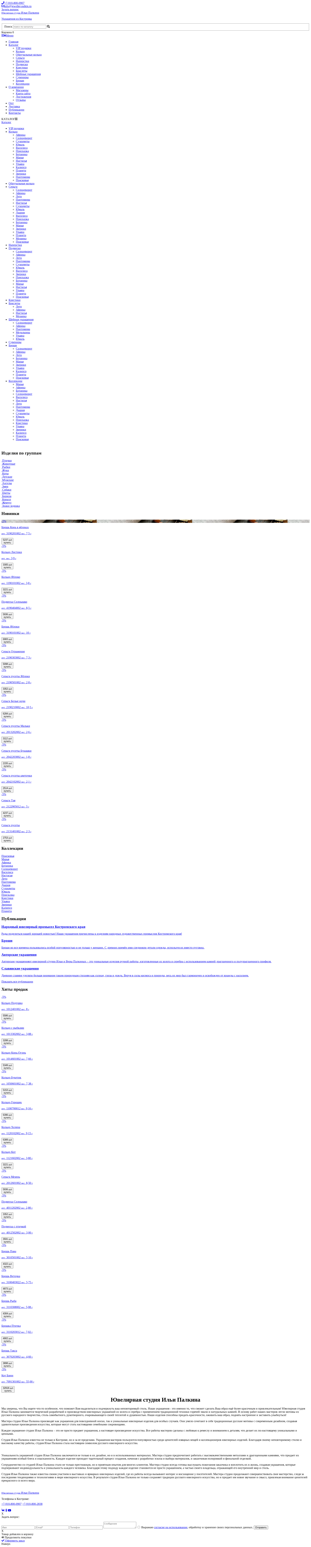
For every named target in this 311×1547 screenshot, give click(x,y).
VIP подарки (23, 48)
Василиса (22, 147)
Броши (20, 80)
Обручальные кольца (29, 54)
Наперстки (22, 61)
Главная (13, 41)
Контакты (15, 112)
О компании (16, 87)
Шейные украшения (28, 74)
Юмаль (20, 144)
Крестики (22, 67)
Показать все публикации (17, 981)
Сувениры (22, 77)
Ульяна (20, 164)
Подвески (22, 64)
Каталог (14, 44)
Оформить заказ (14, 1540)
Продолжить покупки (17, 1537)
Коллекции (23, 83)
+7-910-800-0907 (11, 1503)
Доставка (14, 106)
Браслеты (21, 70)
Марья (20, 157)
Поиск (8, 26)
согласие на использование (170, 1527)
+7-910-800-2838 (32, 1503)
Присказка (22, 151)
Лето (19, 196)
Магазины (22, 90)
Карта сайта (23, 93)
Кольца (20, 51)
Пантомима (23, 176)
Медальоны (23, 332)
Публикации (16, 109)
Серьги (20, 57)
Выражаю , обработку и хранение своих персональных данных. (197, 1527)
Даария (20, 212)
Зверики (21, 173)
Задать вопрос (10, 9)
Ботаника (21, 154)
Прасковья (22, 180)
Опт (11, 103)
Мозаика (21, 238)
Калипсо (21, 167)
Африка (20, 134)
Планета (21, 170)
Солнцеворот (24, 138)
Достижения (23, 96)
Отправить (261, 1527)
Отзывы (21, 99)
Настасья (21, 160)
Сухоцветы (23, 141)
